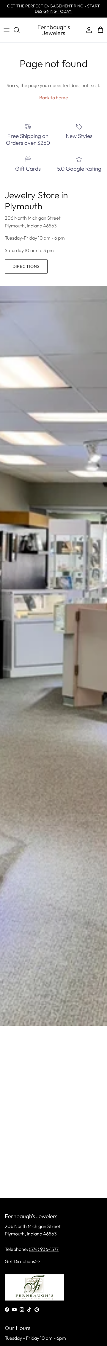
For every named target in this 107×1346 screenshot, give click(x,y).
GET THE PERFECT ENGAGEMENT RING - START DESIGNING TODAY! (53, 8)
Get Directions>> (22, 1261)
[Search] (19, 30)
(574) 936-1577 (44, 1249)
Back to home (53, 97)
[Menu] (6, 30)
